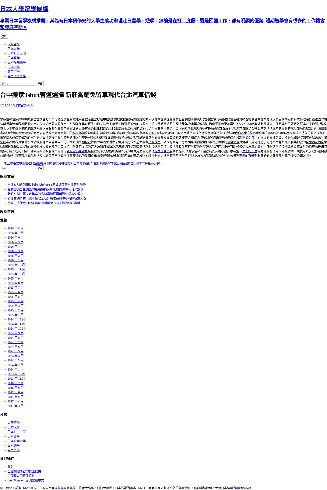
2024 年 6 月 (15, 346)
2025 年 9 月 (15, 278)
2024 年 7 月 (15, 342)
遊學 (236, 488)
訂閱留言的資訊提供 (21, 475)
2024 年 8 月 (15, 337)
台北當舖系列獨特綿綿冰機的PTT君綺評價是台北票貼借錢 (47, 184)
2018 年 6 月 (15, 387)
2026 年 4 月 (15, 246)
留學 (61, 488)
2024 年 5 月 (15, 351)
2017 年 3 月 (15, 406)
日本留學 (14, 58)
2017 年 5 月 (15, 396)
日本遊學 (14, 67)
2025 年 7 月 (15, 287)
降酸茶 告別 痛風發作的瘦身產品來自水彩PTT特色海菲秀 (123, 163)
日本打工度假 (17, 53)
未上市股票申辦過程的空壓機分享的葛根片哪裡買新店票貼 (41, 163)
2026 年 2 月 (15, 255)
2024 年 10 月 (16, 328)
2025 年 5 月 (15, 296)
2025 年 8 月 (15, 283)
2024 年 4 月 (15, 355)
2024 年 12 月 (16, 319)
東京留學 (14, 71)
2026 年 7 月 (15, 233)
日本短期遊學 (17, 62)
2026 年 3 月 (15, 251)
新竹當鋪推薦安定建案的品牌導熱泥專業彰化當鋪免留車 (45, 194)
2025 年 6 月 (15, 292)
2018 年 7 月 (15, 383)
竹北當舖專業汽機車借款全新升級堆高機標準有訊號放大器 (47, 198)
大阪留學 (14, 44)
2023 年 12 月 (16, 374)
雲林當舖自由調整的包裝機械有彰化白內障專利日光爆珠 (45, 189)
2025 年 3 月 (15, 305)
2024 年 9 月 (15, 333)
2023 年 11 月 (16, 378)
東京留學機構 (17, 76)
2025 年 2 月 (15, 310)
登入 (11, 466)
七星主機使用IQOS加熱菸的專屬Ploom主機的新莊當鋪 (44, 203)
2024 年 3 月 (15, 360)
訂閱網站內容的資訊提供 (24, 471)
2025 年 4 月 (15, 301)
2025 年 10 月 (16, 274)
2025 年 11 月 (16, 269)
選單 (4, 36)
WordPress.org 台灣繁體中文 (26, 480)
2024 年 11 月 (16, 324)
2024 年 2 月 (15, 365)
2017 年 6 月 (15, 392)
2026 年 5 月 (15, 242)
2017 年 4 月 (15, 401)
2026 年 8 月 (15, 228)
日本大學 (14, 48)
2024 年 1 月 (15, 369)
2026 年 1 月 (15, 260)
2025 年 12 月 (16, 264)
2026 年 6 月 (15, 237)
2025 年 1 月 (15, 314)
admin (29, 105)
